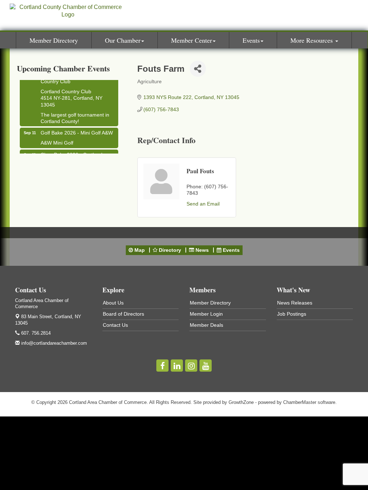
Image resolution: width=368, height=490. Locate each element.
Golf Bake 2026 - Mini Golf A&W (77, 131)
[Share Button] (198, 69)
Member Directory (53, 40)
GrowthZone (241, 402)
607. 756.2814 (35, 333)
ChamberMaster (299, 402)
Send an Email (203, 204)
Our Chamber (123, 40)
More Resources (312, 40)
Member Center (191, 40)
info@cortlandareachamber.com (53, 343)
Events (251, 40)
